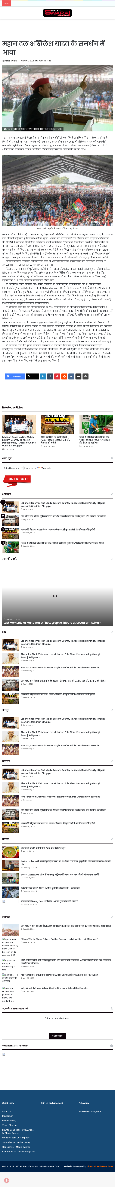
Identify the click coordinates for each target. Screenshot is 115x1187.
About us (6, 1111)
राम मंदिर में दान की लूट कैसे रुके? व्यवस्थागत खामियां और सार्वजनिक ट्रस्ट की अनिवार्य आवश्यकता (66, 925)
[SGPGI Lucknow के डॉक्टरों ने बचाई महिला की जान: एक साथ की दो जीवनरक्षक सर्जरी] (10, 878)
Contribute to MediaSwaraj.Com (18, 1151)
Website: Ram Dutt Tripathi (15, 1137)
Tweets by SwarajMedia (90, 1111)
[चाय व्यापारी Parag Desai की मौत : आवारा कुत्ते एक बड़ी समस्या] (10, 905)
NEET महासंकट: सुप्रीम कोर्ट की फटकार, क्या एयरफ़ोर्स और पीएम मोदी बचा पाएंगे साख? (59, 974)
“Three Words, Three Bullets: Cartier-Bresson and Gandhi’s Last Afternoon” (59, 939)
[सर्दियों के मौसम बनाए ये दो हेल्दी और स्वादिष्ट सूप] (10, 852)
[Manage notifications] (6, 1180)
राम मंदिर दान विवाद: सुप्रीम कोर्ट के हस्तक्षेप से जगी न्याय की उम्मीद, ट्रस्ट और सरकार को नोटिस (63, 516)
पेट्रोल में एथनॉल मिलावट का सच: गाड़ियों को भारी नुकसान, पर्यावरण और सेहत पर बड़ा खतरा (94, 440)
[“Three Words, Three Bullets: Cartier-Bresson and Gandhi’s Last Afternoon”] (10, 947)
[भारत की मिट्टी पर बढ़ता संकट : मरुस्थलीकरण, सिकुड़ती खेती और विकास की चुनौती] (57, 424)
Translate (46, 468)
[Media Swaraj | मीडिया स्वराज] (57, 13)
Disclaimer (7, 1116)
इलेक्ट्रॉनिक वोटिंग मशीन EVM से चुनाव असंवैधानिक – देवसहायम (50, 888)
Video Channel (9, 1125)
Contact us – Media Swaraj (16, 1147)
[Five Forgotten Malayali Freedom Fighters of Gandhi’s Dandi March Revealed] (10, 671)
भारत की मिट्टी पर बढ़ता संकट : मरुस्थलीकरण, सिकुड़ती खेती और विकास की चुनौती (55, 440)
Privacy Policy (9, 1120)
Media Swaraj (10, 60)
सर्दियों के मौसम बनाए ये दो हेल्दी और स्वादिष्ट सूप (43, 847)
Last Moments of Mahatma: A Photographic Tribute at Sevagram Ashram (53, 623)
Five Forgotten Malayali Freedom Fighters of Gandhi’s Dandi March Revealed (60, 667)
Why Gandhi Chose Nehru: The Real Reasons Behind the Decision (54, 988)
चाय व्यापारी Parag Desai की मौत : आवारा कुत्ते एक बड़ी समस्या (49, 901)
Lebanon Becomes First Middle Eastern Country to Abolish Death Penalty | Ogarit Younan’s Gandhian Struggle (19, 441)
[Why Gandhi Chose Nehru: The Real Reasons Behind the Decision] (10, 995)
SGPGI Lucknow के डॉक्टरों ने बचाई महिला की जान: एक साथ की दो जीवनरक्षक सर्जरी (60, 874)
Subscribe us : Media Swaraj (16, 1142)
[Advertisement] (57, 29)
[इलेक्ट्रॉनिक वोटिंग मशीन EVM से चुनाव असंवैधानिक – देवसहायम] (10, 892)
